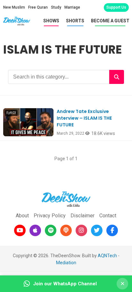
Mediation (66, 262)
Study (56, 7)
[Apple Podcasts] (35, 230)
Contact (107, 216)
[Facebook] (112, 230)
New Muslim (14, 7)
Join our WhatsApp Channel (65, 284)
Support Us (116, 7)
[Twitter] (97, 230)
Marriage (72, 7)
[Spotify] (50, 230)
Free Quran (38, 7)
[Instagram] (81, 230)
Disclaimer (82, 216)
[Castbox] (66, 230)
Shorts (75, 20)
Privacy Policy (50, 216)
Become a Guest (110, 20)
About (22, 216)
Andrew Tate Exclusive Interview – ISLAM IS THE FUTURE (84, 118)
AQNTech (107, 255)
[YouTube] (20, 230)
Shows (51, 20)
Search (116, 77)
